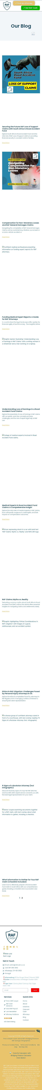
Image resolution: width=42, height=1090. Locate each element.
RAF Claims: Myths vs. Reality (15, 599)
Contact (23, 1020)
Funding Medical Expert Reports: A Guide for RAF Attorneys (20, 318)
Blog (23, 1017)
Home (23, 1001)
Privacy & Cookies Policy (10, 1045)
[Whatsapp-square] (14, 947)
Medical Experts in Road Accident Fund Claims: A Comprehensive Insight (19, 506)
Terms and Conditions (28, 1045)
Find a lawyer (7, 1039)
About (23, 1004)
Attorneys (23, 1014)
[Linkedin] (4, 949)
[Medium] (7, 949)
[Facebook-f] (4, 947)
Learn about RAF (19, 1039)
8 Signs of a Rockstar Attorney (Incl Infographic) (18, 786)
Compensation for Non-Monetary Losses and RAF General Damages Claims (20, 224)
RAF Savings (16, 1041)
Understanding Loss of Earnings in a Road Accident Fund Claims (21, 410)
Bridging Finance (32, 1039)
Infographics (25, 1041)
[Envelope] (10, 947)
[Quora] (17, 947)
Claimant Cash (23, 1010)
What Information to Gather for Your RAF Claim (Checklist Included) (20, 880)
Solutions (23, 1007)
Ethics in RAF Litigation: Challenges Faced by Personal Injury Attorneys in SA (21, 692)
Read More (5, 143)
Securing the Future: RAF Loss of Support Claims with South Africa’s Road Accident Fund (21, 128)
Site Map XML (23, 1047)
